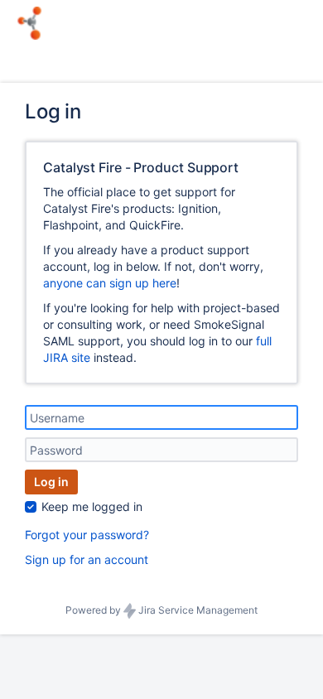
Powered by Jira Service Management (161, 610)
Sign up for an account (86, 559)
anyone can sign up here (109, 283)
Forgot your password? (87, 535)
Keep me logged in (91, 506)
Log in (51, 482)
